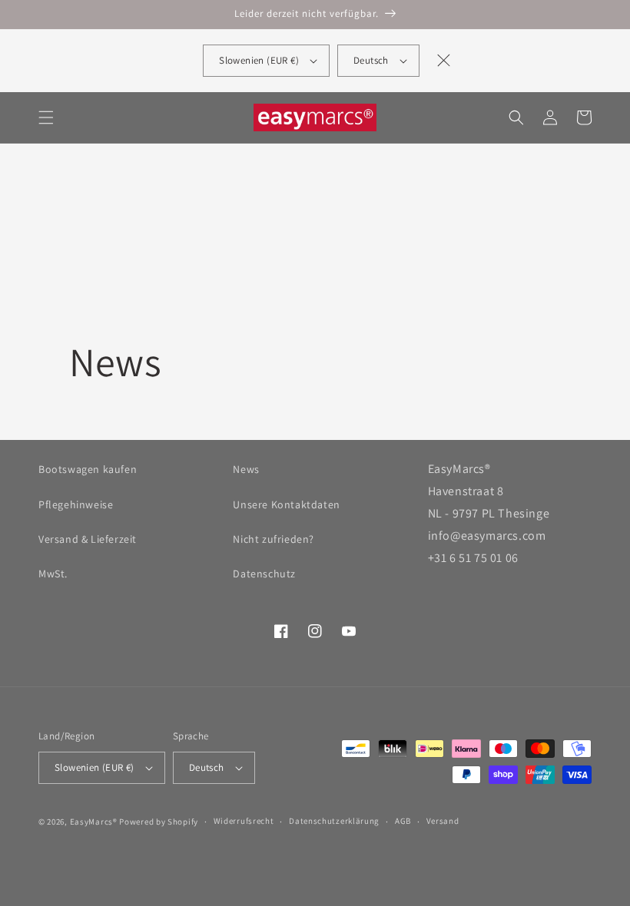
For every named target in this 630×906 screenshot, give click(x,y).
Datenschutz (264, 573)
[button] (46, 117)
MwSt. (53, 573)
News (246, 469)
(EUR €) (259, 60)
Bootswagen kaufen (87, 469)
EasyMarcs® (94, 821)
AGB (403, 820)
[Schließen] (444, 61)
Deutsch (371, 60)
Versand (442, 820)
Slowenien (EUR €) (94, 767)
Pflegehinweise (75, 504)
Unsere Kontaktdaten (286, 504)
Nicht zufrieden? (273, 539)
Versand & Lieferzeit (87, 539)
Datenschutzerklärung (334, 820)
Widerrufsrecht (244, 820)
